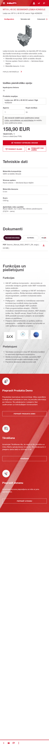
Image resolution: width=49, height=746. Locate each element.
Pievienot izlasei (15, 149)
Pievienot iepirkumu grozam (26, 143)
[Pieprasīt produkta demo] (8, 743)
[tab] (9, 19)
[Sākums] (11, 3)
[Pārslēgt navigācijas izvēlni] (3, 3)
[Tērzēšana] (13, 743)
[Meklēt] (43, 3)
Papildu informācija (11, 72)
